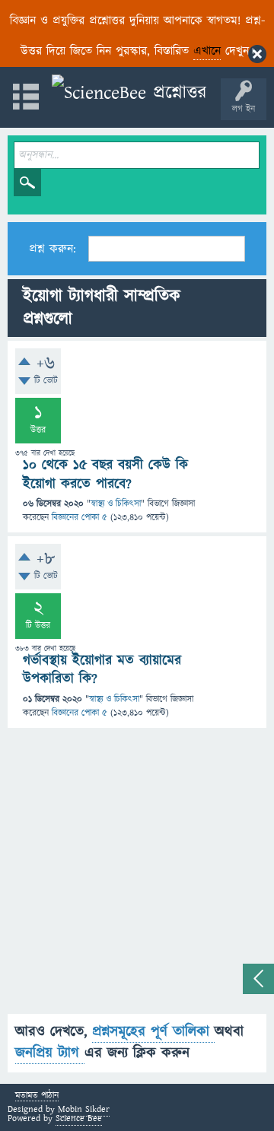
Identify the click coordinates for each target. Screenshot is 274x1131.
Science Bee (79, 1118)
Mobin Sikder (84, 1109)
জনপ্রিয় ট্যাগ (49, 1053)
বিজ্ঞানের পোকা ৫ (79, 517)
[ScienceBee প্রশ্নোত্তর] (129, 93)
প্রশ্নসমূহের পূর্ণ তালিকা (153, 1031)
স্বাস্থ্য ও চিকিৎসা (116, 503)
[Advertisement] (137, 877)
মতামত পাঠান (37, 1096)
